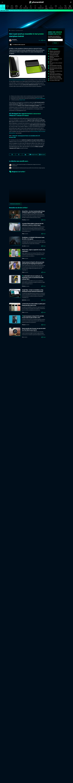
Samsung (33, 10)
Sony (36, 10)
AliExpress (24, 286)
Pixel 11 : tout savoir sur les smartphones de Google (54, 54)
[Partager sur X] (12, 154)
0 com (40, 40)
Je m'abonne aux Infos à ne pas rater (19, 44)
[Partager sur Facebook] (19, 154)
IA (55, 8)
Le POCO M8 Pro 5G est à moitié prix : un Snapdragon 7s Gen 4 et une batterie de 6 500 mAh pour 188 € (32, 277)
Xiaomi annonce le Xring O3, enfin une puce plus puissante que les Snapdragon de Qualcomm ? (33, 263)
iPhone (23, 233)
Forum (65, 8)
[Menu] (2, 2)
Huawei (20, 10)
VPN (35, 8)
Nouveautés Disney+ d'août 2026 (56, 67)
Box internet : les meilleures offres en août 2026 (56, 72)
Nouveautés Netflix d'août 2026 (55, 65)
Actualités (60, 8)
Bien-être (70, 8)
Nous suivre (43, 154)
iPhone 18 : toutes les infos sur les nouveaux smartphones (56, 59)
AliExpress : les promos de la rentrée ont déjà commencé (55, 52)
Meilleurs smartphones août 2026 (56, 79)
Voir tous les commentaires (15, 204)
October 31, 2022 (22, 100)
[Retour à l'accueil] (36, 2)
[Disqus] (27, 188)
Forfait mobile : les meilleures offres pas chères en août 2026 (55, 77)
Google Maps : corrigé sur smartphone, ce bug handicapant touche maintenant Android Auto (32, 290)
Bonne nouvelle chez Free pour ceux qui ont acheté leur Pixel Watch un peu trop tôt (33, 329)
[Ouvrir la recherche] (71, 2)
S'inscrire (55, 43)
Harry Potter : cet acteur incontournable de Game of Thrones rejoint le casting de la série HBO (33, 212)
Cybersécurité (41, 8)
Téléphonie (2, 8)
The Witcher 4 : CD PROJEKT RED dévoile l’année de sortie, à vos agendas (33, 238)
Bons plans (25, 8)
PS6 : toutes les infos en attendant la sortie (56, 63)
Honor (18, 10)
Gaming (11, 8)
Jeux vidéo (24, 246)
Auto (16, 8)
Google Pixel (14, 10)
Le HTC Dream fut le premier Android (16, 80)
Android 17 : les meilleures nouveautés (54, 57)
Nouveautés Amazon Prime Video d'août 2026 (56, 69)
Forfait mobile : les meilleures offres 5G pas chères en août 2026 (56, 74)
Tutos (30, 8)
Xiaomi (39, 10)
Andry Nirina (14, 39)
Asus (10, 10)
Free (23, 337)
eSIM (45, 8)
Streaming (51, 8)
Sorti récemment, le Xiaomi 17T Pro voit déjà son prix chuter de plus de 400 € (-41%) (33, 317)
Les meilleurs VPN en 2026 (55, 80)
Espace (20, 8)
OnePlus (29, 10)
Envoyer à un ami (34, 154)
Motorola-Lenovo (25, 10)
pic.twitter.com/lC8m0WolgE (40, 98)
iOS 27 (51, 61)
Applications (24, 300)
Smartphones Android (19, 30)
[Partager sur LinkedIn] (25, 154)
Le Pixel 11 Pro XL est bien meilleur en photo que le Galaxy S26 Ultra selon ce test (33, 304)
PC (7, 8)
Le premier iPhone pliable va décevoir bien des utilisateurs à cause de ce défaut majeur (33, 224)
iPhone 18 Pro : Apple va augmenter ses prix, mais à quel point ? (33, 250)
